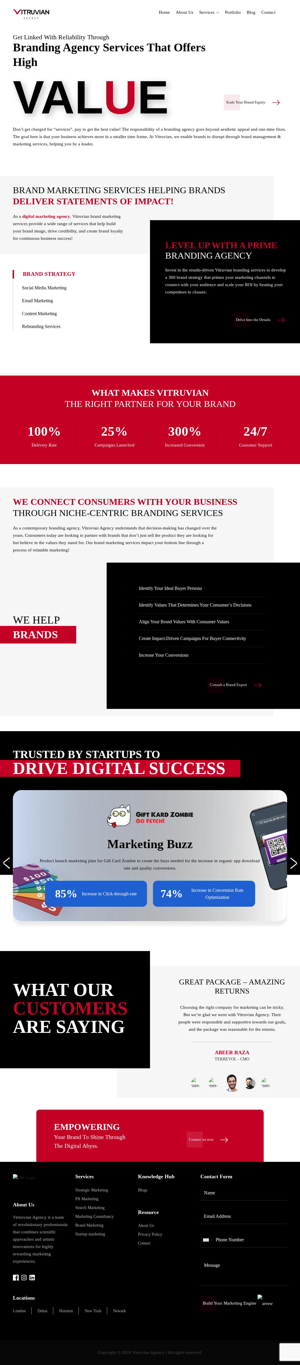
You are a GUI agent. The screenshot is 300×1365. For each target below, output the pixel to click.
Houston (66, 1311)
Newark (119, 1311)
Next (291, 863)
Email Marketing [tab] (37, 300)
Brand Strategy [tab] (49, 274)
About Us (184, 12)
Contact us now (201, 1139)
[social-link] (16, 1277)
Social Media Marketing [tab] (44, 287)
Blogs (142, 1190)
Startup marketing (90, 1234)
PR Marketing (86, 1199)
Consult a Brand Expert (229, 684)
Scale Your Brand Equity (246, 102)
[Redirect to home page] (31, 13)
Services (206, 12)
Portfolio (233, 12)
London (19, 1311)
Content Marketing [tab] (39, 313)
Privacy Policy (150, 1234)
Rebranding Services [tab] (41, 326)
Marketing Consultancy (94, 1216)
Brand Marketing (89, 1225)
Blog (251, 12)
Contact (268, 12)
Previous (8, 863)
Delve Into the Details (253, 320)
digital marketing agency (46, 216)
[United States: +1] (207, 1240)
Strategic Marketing (91, 1190)
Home (164, 12)
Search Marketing (90, 1208)
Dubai (42, 1311)
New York (93, 1311)
